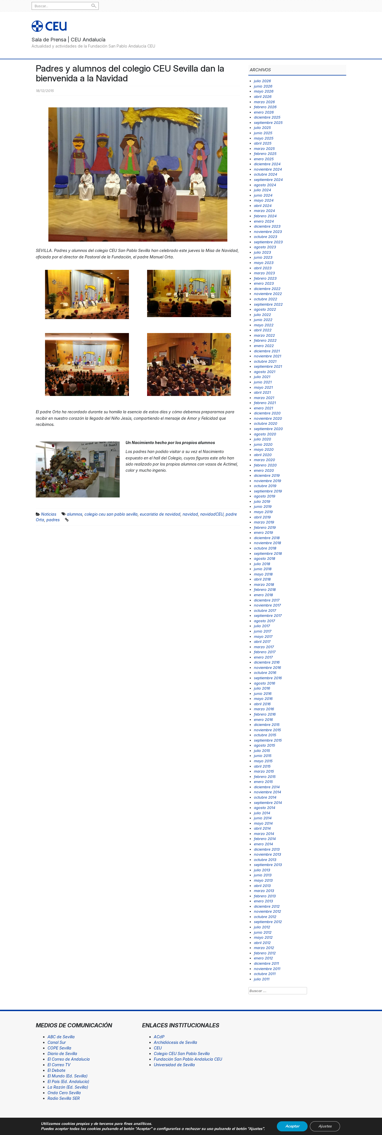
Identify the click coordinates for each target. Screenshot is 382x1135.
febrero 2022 (265, 340)
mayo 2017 (263, 636)
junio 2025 (263, 133)
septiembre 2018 (268, 553)
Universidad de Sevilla (174, 1064)
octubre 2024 (265, 174)
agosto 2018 (264, 558)
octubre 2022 (265, 299)
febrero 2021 (265, 402)
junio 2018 (263, 569)
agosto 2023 (265, 247)
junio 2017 (262, 631)
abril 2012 (262, 942)
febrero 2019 (265, 527)
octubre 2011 (264, 973)
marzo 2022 (264, 335)
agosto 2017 (264, 621)
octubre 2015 (265, 735)
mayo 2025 (263, 138)
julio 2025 (262, 127)
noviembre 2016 (267, 667)
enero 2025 (264, 159)
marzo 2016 (264, 709)
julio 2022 (262, 314)
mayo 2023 (263, 262)
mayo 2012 (263, 937)
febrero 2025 (265, 153)
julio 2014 (262, 813)
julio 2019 (262, 501)
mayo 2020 (263, 449)
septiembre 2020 (268, 428)
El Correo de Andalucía (69, 1059)
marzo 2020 (264, 459)
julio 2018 (262, 563)
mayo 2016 (263, 698)
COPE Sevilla (59, 1048)
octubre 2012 (265, 916)
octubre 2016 (265, 672)
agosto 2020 (265, 434)
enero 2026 (264, 112)
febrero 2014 (265, 838)
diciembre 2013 (267, 849)
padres (53, 519)
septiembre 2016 (268, 678)
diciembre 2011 (266, 963)
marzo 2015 (264, 771)
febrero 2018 (265, 589)
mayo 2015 (263, 761)
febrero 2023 (265, 278)
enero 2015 (263, 781)
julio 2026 (262, 81)
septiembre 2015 (268, 740)
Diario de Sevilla (62, 1053)
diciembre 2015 (267, 724)
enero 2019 (263, 532)
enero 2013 (263, 901)
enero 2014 (263, 844)
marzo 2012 (264, 947)
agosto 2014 (264, 807)
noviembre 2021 (267, 356)
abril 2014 (262, 828)
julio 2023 (262, 252)
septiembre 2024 (268, 179)
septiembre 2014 (268, 802)
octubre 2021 (265, 361)
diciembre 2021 (267, 351)
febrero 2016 (265, 714)
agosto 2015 (264, 745)
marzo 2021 (264, 397)
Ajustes (325, 1126)
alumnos (74, 514)
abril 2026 (263, 96)
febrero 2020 (265, 465)
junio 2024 (263, 195)
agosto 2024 (265, 185)
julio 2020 (262, 439)
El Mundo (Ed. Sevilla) (68, 1075)
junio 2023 (263, 257)
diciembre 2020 (267, 413)
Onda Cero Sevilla (64, 1092)
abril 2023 (263, 268)
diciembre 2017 (266, 600)
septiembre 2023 (268, 242)
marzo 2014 (264, 833)
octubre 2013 (265, 859)
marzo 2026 (264, 102)
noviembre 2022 (268, 293)
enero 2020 (264, 470)
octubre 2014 (265, 797)
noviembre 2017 (267, 605)
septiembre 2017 (268, 615)
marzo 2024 (264, 210)
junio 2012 (263, 932)
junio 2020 (263, 444)
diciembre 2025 (267, 117)
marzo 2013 (264, 890)
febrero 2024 (265, 216)
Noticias (48, 514)
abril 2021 (262, 392)
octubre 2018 (265, 548)
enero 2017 (263, 657)
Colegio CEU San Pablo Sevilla (182, 1053)
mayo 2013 (263, 880)
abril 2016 (262, 704)
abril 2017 (262, 641)
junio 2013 (263, 875)
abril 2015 (262, 766)
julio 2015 (262, 750)
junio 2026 (263, 86)
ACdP (159, 1036)
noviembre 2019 (267, 480)
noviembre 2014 (267, 792)
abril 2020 (263, 454)
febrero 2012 (265, 953)
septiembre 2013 (268, 864)
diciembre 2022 (267, 288)
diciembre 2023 (267, 226)
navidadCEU (211, 514)
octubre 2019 (265, 485)
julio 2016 (262, 688)
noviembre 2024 (268, 169)
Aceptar (292, 1126)
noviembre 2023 (268, 231)
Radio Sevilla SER (64, 1098)
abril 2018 (262, 579)
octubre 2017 (265, 610)
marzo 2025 (264, 148)
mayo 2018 (263, 574)
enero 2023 (264, 283)
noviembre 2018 (267, 543)
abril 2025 (263, 143)
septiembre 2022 (268, 304)
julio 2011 (261, 979)
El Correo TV (59, 1064)
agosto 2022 (265, 309)
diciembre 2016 (267, 662)
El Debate (56, 1070)
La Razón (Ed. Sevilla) (68, 1087)
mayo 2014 (263, 823)
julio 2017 (262, 626)
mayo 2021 (263, 387)
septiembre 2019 (268, 491)
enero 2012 (263, 958)
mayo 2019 (263, 511)
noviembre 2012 (267, 911)
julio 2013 (262, 870)
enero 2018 (263, 595)
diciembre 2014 (267, 787)
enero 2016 (263, 719)
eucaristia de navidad (160, 514)
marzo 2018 (264, 584)
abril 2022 (263, 330)
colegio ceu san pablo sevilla (111, 514)
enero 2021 (263, 408)
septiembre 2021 (268, 366)
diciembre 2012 (267, 906)
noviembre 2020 (268, 418)
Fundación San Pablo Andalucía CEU (188, 1059)
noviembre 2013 (267, 854)
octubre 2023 (265, 236)
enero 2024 (264, 221)
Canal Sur (57, 1042)
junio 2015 (263, 755)
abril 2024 (263, 205)
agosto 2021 (264, 371)
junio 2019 (263, 506)
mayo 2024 (263, 200)
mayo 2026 (263, 91)
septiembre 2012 (268, 921)
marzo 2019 (264, 522)
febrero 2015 (265, 776)
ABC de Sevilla (61, 1036)
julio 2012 (262, 927)
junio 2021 (263, 382)
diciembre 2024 (267, 164)
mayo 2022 (263, 325)
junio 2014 (263, 818)
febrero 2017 (264, 652)
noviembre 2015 (267, 730)
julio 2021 (262, 376)
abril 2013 (262, 885)
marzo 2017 (264, 647)
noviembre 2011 (267, 968)
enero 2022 (264, 345)
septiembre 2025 (268, 122)
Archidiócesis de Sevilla (175, 1042)
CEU (158, 1048)
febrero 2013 (265, 896)
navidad (190, 514)
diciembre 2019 (267, 475)
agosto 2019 (264, 496)
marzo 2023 (264, 273)
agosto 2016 (264, 683)
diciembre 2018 (267, 537)
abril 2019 (262, 517)
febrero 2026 (265, 107)
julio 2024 (262, 190)
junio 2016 (263, 693)
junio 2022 (263, 319)
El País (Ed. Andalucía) (68, 1081)
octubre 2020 (265, 423)
